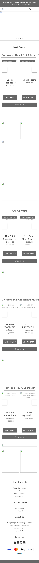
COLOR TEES (19, 211)
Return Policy (19, 496)
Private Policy (19, 528)
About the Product (19, 488)
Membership (19, 508)
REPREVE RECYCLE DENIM (19, 387)
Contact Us (19, 511)
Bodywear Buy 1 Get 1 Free (18, 55)
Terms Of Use (20, 531)
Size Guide (19, 491)
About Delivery (19, 493)
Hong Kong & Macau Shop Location (19, 523)
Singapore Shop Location (19, 525)
